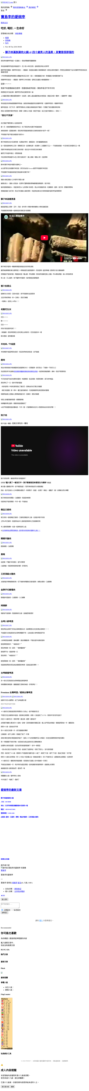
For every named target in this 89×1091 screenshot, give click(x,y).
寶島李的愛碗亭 (13, 17)
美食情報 (18, 33)
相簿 (7, 38)
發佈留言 (4, 912)
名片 (7, 43)
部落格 (7, 40)
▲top (3, 895)
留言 (19, 883)
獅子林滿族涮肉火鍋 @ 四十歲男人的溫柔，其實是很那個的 (39, 52)
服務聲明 (65, 1061)
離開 (12, 1087)
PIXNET (28, 1061)
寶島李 (3, 870)
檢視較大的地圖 (5, 859)
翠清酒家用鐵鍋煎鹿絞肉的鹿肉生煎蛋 (26, 371)
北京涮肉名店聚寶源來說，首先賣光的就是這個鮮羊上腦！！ (21, 530)
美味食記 (17, 889)
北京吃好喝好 (19, 891)
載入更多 (4, 899)
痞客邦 (14, 883)
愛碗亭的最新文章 (11, 789)
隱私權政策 (56, 1061)
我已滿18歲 (5, 1087)
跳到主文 (4, 23)
